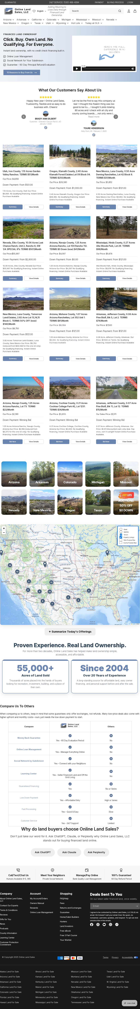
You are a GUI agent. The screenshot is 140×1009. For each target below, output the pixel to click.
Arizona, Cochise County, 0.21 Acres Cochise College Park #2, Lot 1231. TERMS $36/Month (68, 406)
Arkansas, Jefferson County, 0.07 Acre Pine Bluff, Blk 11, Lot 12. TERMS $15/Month (116, 406)
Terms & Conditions (9, 910)
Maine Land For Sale (45, 987)
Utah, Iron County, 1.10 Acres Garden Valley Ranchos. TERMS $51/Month (21, 173)
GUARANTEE (10, 2)
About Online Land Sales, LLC (11, 899)
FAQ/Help (64, 898)
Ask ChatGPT (43, 852)
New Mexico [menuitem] (9, 23)
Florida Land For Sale (9, 997)
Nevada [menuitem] (110, 19)
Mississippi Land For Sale (47, 1002)
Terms (105, 957)
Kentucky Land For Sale (46, 982)
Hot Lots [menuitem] (75, 23)
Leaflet (133, 624)
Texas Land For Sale (116, 971)
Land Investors (66, 926)
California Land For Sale (10, 987)
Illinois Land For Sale (45, 971)
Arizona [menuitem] (7, 19)
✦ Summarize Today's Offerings (70, 631)
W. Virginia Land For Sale (118, 982)
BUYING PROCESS (115, 2)
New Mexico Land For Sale (83, 987)
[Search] (120, 11)
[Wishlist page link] (34, 11)
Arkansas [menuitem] (21, 19)
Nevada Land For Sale (81, 982)
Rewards (34, 908)
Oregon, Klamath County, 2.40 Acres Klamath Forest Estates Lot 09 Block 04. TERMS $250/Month (69, 174)
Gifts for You (5, 919)
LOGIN (130, 2)
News (2, 924)
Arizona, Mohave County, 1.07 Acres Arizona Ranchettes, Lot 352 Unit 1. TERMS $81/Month (68, 317)
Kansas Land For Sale (45, 976)
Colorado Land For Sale (10, 992)
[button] (45, 564)
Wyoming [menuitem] (61, 23)
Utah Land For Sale (115, 976)
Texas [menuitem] (37, 23)
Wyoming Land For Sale (117, 987)
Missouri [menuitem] (96, 19)
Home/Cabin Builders (69, 917)
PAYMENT (99, 2)
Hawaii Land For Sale (9, 1002)
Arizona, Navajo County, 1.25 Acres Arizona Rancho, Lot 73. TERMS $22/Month (21, 406)
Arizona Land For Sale (10, 976)
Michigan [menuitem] (66, 19)
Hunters (63, 921)
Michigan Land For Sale (46, 992)
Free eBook (65, 931)
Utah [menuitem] (48, 23)
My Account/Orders (39, 898)
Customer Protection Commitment (9, 943)
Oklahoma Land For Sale (82, 992)
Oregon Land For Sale (81, 997)
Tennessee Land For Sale (82, 1002)
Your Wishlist (65, 940)
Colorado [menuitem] (51, 19)
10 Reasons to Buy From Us (20, 72)
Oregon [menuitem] (25, 23)
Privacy (115, 957)
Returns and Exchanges (70, 908)
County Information (8, 933)
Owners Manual (37, 903)
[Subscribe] (137, 906)
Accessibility (128, 957)
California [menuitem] (37, 19)
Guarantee (64, 912)
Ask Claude (69, 852)
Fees (62, 903)
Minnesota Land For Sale (47, 997)
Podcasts (4, 928)
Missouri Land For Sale (81, 971)
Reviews (4, 914)
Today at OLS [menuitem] (92, 23)
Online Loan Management (41, 912)
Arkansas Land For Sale (10, 982)
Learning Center (7, 937)
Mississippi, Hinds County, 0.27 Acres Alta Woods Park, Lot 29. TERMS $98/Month (115, 246)
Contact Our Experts (9, 905)
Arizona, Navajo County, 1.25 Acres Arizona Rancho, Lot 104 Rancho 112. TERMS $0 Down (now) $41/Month (68, 246)
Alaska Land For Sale (9, 971)
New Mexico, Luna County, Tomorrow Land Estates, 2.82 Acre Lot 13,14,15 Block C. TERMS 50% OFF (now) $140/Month (22, 319)
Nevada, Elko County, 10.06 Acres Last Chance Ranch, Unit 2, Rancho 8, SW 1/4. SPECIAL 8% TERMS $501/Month (23, 246)
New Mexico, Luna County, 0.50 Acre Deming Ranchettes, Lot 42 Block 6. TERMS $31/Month (115, 174)
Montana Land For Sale (81, 976)
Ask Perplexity (96, 852)
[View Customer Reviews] (70, 117)
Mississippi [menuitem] (81, 19)
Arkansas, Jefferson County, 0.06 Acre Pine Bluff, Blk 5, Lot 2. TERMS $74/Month (116, 317)
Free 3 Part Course (68, 935)
